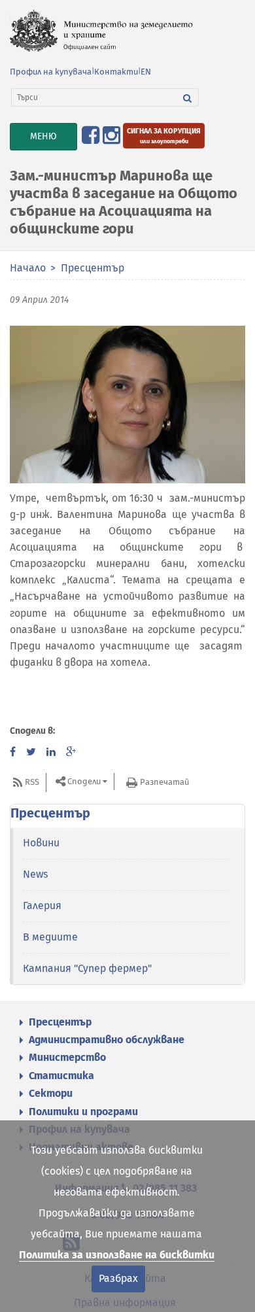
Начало (28, 268)
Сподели (84, 782)
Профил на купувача (51, 72)
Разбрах (118, 1278)
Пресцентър (92, 268)
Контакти (116, 72)
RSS (32, 782)
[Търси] (188, 97)
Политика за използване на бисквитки (116, 1255)
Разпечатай (164, 782)
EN (146, 72)
